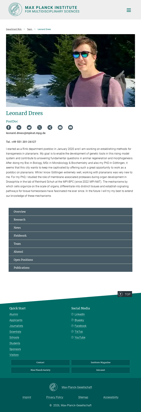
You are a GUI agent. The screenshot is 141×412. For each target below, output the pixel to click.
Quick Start (17, 308)
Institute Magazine (101, 362)
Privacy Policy (54, 397)
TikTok (79, 331)
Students (14, 343)
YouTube (80, 337)
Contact (40, 362)
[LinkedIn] (18, 127)
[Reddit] (29, 127)
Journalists (16, 325)
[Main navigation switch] (128, 10)
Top (127, 294)
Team (17, 243)
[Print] (70, 127)
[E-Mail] (60, 127)
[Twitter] (39, 127)
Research (19, 219)
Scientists (15, 331)
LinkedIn (80, 314)
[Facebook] (8, 127)
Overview (20, 211)
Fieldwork (20, 235)
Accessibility (110, 397)
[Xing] (49, 127)
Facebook (80, 325)
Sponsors (15, 349)
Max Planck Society (40, 370)
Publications (22, 267)
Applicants (15, 320)
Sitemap (83, 397)
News (17, 227)
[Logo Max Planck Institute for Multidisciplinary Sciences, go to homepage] (64, 9)
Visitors (14, 354)
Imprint (27, 397)
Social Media (80, 308)
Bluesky (79, 320)
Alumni (18, 251)
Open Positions (23, 259)
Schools (14, 337)
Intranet (100, 370)
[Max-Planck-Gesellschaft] (55, 387)
